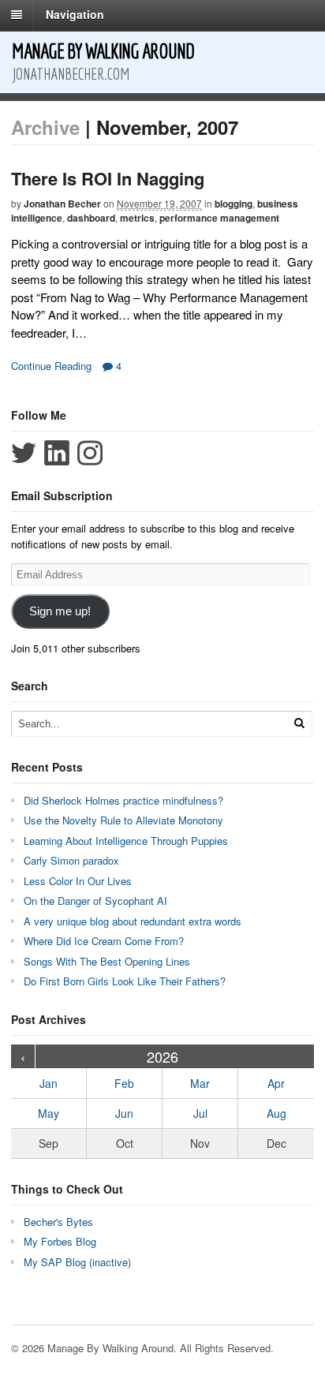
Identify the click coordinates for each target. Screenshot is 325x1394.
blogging (233, 203)
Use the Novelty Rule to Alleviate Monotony (123, 820)
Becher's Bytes (58, 1221)
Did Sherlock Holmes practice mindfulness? (123, 800)
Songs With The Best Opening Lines (107, 961)
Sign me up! (60, 611)
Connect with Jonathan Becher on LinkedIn (56, 452)
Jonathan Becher (62, 203)
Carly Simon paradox (71, 860)
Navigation (75, 14)
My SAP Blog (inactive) (77, 1261)
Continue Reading (51, 365)
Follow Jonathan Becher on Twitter (23, 452)
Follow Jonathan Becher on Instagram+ (90, 452)
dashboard (91, 218)
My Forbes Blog (60, 1241)
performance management (219, 218)
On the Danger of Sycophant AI (95, 900)
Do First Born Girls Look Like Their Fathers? (125, 981)
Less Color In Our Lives (78, 880)
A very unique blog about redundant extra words (134, 921)
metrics (137, 218)
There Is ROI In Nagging (107, 178)
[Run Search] (299, 723)
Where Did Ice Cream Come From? (104, 940)
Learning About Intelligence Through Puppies (126, 840)
